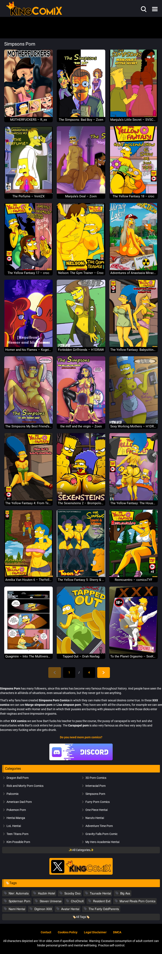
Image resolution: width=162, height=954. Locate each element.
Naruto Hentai (94, 818)
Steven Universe (51, 901)
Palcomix (13, 793)
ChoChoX (77, 901)
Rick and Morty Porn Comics (25, 785)
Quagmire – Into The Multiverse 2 (28, 656)
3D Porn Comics (95, 777)
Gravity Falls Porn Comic (101, 834)
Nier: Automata (19, 893)
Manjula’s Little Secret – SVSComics (133, 120)
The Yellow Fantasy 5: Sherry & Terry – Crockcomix (81, 580)
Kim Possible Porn (18, 842)
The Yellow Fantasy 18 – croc (133, 196)
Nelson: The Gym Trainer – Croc (81, 273)
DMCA (117, 932)
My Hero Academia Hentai (102, 842)
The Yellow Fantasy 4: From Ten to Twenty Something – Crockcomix (28, 503)
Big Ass (125, 893)
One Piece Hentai (96, 810)
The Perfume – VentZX (28, 196)
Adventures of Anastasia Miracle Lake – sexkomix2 (133, 273)
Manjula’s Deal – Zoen (81, 196)
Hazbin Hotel (46, 893)
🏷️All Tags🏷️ (81, 917)
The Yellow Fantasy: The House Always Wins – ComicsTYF (133, 503)
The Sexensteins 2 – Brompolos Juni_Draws (81, 503)
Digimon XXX (43, 909)
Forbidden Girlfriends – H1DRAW (81, 350)
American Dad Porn (19, 802)
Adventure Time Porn (99, 826)
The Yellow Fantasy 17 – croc (28, 273)
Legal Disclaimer (95, 932)
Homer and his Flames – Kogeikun (28, 350)
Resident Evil (101, 901)
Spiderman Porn (19, 901)
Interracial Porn (95, 785)
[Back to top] (147, 941)
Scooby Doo (72, 893)
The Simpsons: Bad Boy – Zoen (81, 120)
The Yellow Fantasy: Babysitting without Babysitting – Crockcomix (133, 350)
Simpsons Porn (95, 793)
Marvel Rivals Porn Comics (137, 901)
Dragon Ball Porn (18, 777)
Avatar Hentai (70, 909)
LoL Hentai (14, 826)
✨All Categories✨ (81, 850)
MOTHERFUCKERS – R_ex (28, 120)
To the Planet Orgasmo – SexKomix (133, 656)
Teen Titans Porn (17, 834)
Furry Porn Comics (97, 802)
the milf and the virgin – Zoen (81, 426)
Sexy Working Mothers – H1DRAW (133, 426)
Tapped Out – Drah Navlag (81, 656)
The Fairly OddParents (104, 909)
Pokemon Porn (16, 810)
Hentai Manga (16, 818)
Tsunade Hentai (100, 893)
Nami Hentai (17, 909)
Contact (46, 932)
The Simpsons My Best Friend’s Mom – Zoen (28, 426)
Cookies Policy (67, 932)
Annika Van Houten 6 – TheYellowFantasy (28, 580)
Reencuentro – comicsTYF (133, 580)
